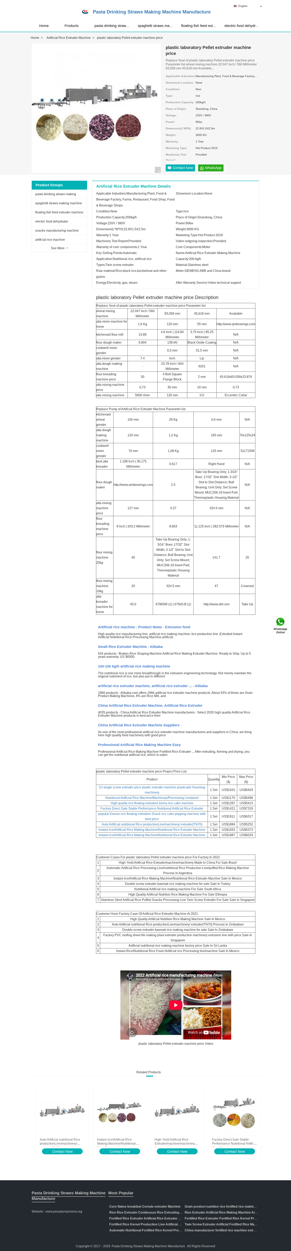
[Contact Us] (280, 625)
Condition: (173, 89)
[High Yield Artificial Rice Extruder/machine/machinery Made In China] (177, 1111)
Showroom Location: (180, 82)
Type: (169, 95)
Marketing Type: (176, 148)
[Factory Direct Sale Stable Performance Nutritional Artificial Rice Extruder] (234, 1111)
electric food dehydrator (243, 26)
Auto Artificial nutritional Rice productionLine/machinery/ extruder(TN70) (152, 824)
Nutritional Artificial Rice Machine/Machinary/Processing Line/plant (152, 797)
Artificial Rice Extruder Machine (69, 37)
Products (72, 26)
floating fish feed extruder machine (208, 26)
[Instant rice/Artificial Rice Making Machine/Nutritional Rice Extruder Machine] (119, 1111)
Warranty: (172, 141)
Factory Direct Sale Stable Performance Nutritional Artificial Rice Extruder (152, 808)
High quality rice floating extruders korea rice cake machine (152, 803)
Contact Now (62, 1152)
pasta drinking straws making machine (124, 26)
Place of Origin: (176, 108)
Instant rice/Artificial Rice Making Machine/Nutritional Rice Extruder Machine (152, 829)
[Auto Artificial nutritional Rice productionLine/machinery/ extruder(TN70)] (62, 1111)
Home (44, 26)
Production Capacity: (180, 102)
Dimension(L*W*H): (178, 128)
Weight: (171, 135)
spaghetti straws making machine (164, 26)
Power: (170, 121)
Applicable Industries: (181, 76)
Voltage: (171, 115)
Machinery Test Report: (176, 157)
